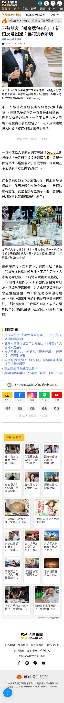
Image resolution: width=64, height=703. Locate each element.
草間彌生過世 (10, 9)
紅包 (56, 408)
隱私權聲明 (37, 645)
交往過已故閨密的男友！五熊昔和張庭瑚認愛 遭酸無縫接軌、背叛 (31, 547)
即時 (33, 8)
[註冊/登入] (59, 3)
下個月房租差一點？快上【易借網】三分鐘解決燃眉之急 (17, 607)
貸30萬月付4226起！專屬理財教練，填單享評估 (12, 488)
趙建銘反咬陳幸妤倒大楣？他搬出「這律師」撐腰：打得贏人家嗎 (50, 486)
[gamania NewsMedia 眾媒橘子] (32, 676)
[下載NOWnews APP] (46, 3)
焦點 (25, 8)
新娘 (7, 408)
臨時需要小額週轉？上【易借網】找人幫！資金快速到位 (46, 607)
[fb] (19, 663)
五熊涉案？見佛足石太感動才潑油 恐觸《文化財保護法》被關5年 (32, 486)
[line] (35, 663)
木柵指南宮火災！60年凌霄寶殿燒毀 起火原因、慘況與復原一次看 (51, 573)
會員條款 (19, 650)
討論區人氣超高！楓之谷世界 (50, 546)
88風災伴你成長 (35, 14)
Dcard (51, 152)
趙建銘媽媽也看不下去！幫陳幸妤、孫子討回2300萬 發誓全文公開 (12, 547)
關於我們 (32, 650)
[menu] (61, 8)
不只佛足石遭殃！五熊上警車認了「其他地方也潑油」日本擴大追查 (17, 521)
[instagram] (27, 663)
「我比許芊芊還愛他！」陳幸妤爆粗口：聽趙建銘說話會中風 (32, 573)
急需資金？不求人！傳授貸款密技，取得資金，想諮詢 (11, 575)
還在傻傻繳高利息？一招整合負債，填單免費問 (50, 460)
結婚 (32, 408)
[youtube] (43, 663)
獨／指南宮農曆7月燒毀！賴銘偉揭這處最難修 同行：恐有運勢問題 (12, 460)
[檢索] (53, 3)
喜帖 (20, 408)
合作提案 (45, 650)
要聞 (42, 8)
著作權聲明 (53, 645)
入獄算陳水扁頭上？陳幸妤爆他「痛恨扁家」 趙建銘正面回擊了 (32, 460)
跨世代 (55, 14)
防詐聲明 (10, 645)
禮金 (44, 408)
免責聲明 (23, 645)
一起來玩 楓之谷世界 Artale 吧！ (47, 520)
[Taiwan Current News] (39, 3)
